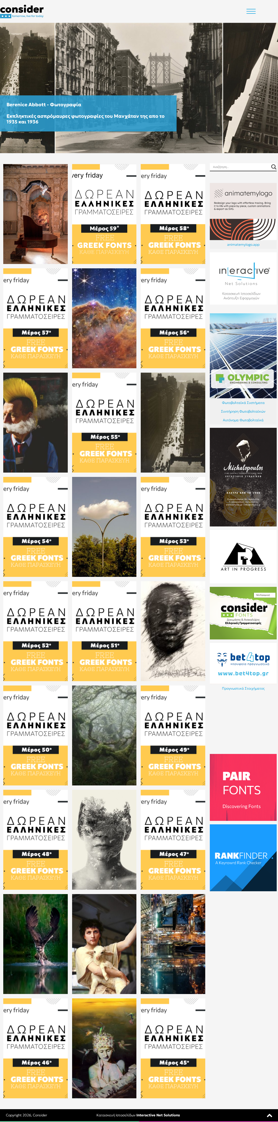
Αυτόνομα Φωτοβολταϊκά (243, 420)
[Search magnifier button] (274, 167)
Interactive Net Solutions (158, 1115)
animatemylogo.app (243, 244)
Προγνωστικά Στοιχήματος (243, 688)
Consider (40, 1115)
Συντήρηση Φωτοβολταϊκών (243, 411)
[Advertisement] (243, 723)
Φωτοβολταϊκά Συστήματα (243, 402)
